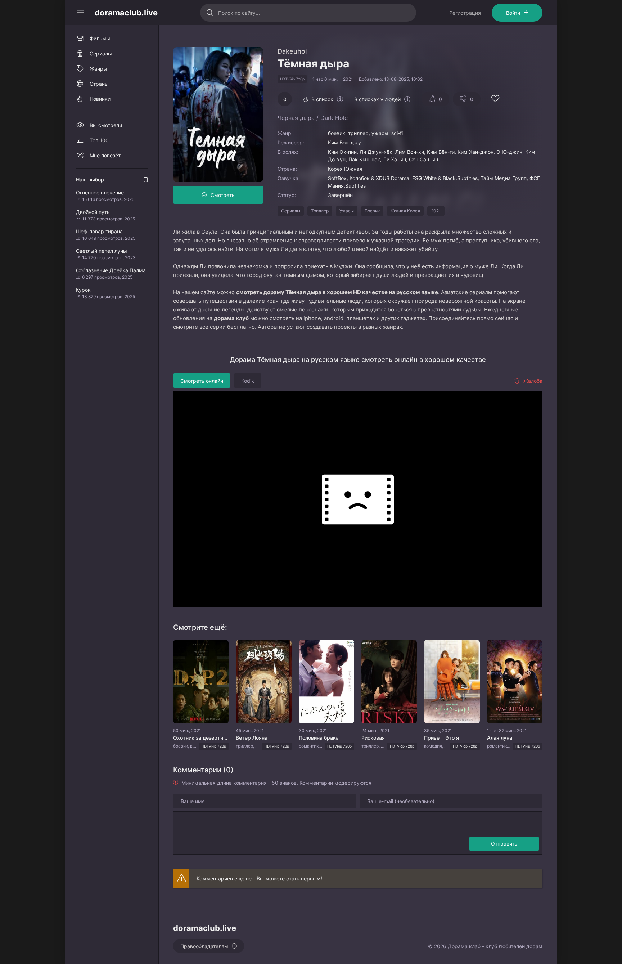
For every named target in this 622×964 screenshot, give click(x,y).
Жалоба (532, 381)
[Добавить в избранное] (495, 100)
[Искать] (210, 13)
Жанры (98, 69)
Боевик (372, 211)
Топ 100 (99, 140)
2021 (436, 211)
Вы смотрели (106, 125)
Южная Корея (405, 211)
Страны (99, 84)
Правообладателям (204, 946)
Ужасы (346, 211)
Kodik (247, 381)
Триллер (320, 211)
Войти (513, 13)
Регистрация (465, 13)
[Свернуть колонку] (80, 12)
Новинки (100, 99)
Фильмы (100, 38)
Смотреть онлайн (201, 381)
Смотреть (223, 195)
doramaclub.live (126, 12)
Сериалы (290, 211)
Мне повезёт (105, 155)
